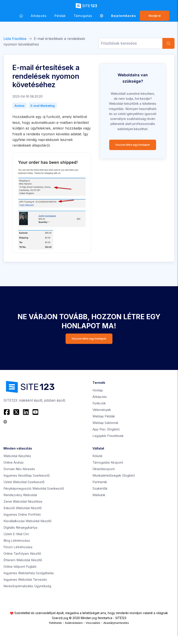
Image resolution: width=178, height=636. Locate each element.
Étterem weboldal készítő (22, 560)
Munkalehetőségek (113, 475)
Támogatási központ (107, 462)
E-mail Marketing (43, 105)
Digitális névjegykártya (20, 527)
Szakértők (99, 488)
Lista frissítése (14, 38)
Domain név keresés (19, 469)
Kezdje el (155, 15)
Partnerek (99, 482)
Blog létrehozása (16, 540)
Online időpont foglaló (19, 566)
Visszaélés (93, 623)
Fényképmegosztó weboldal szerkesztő (33, 488)
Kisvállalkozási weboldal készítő (27, 521)
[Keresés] (168, 43)
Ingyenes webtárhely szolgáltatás (28, 573)
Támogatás (83, 16)
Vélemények (101, 410)
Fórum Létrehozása (17, 547)
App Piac (106, 429)
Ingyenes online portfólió (22, 514)
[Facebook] (7, 412)
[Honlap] (21, 16)
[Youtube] (35, 412)
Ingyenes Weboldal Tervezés (25, 579)
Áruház (20, 105)
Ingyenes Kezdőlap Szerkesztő (26, 475)
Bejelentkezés (123, 16)
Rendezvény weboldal (20, 495)
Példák (60, 16)
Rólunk (97, 456)
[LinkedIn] (25, 412)
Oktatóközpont (103, 469)
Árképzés (39, 16)
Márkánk (98, 495)
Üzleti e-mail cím (16, 534)
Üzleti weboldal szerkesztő (23, 482)
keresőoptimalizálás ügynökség (27, 586)
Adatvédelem (74, 623)
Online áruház (13, 462)
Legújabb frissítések (108, 436)
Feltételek (55, 623)
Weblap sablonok (105, 423)
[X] (16, 412)
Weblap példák (103, 416)
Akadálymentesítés (116, 623)
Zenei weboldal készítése (22, 501)
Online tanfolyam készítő (22, 553)
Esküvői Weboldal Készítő (22, 508)
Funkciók (99, 403)
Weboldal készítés (17, 456)
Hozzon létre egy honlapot (132, 144)
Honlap (97, 390)
